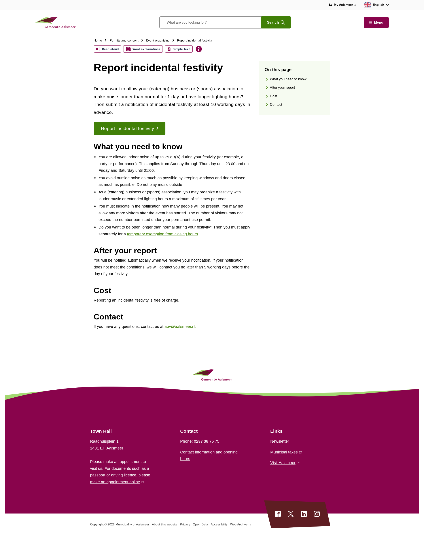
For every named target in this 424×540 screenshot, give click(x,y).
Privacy (185, 524)
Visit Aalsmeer (284, 463)
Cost (273, 96)
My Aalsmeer (345, 5)
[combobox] (215, 22)
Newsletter (279, 441)
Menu (378, 22)
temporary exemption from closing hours (162, 234)
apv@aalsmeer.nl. (180, 326)
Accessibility (219, 524)
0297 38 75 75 (206, 441)
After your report (282, 88)
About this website (164, 524)
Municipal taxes (285, 452)
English (378, 4)
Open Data (200, 524)
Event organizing (158, 40)
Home (98, 40)
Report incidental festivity (127, 128)
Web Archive (239, 525)
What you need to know (288, 79)
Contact (276, 105)
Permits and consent (124, 40)
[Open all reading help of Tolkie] (199, 49)
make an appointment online (116, 482)
